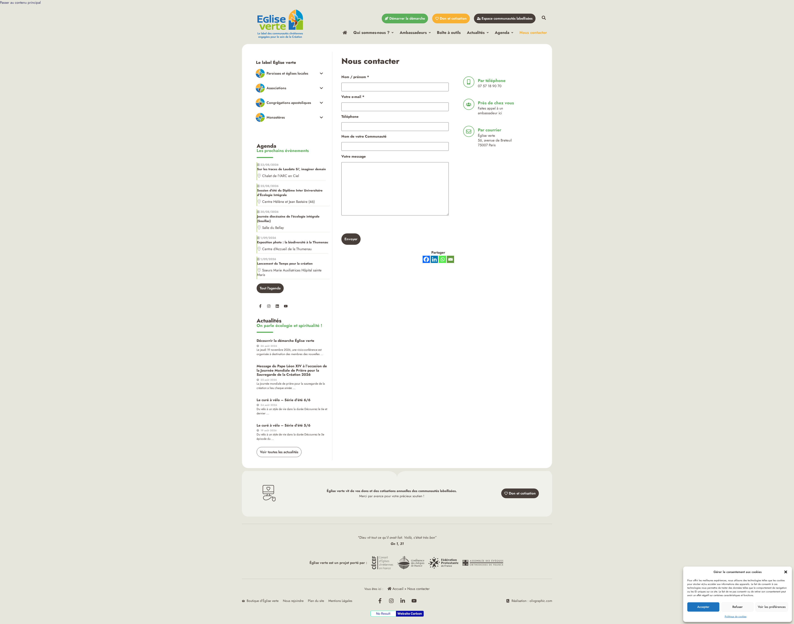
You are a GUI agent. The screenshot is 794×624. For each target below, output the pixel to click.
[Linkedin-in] (403, 601)
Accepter (703, 607)
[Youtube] (285, 306)
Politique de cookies (735, 616)
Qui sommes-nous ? (371, 32)
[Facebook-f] (260, 306)
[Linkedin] (277, 306)
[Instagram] (269, 306)
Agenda (502, 32)
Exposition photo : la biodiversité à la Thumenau (292, 242)
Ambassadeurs (413, 32)
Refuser (737, 607)
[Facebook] (426, 259)
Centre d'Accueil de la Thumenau (287, 248)
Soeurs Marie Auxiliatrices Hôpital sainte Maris (289, 272)
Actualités (476, 32)
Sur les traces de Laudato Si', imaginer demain (291, 169)
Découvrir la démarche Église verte (285, 340)
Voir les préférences (772, 607)
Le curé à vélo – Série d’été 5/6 (283, 425)
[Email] (450, 259)
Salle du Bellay (273, 227)
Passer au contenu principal (20, 2)
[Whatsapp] (442, 259)
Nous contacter (533, 32)
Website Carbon (409, 614)
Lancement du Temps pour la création (285, 263)
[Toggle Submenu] (289, 73)
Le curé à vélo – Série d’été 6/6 (283, 399)
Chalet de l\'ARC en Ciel (280, 175)
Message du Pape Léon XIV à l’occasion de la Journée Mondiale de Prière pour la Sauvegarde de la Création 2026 (292, 370)
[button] (786, 572)
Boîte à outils (449, 32)
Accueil (397, 588)
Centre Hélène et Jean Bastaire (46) (288, 201)
